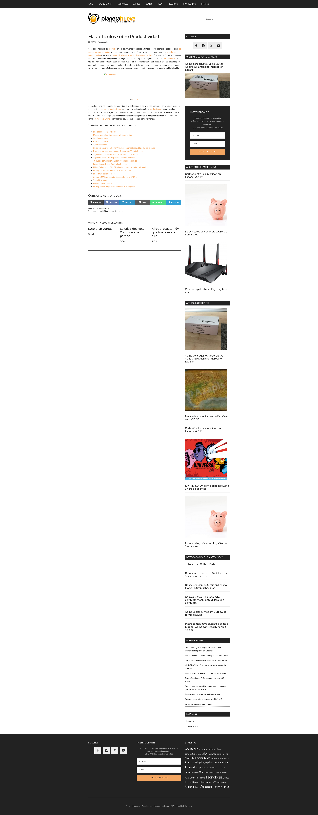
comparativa (190, 754)
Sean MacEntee (136, 99)
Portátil (215, 772)
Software (194, 778)
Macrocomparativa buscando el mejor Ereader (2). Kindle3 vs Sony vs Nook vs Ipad (207, 626)
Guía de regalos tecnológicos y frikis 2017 (203, 699)
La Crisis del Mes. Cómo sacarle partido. (132, 232)
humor (224, 762)
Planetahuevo (147, 806)
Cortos (197, 754)
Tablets (202, 778)
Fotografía (225, 758)
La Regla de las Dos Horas (104, 132)
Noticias (195, 772)
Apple (208, 749)
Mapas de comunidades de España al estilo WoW (206, 655)
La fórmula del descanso (104, 174)
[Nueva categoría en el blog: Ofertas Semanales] (206, 205)
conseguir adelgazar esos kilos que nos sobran (132, 55)
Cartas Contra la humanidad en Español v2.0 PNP (203, 175)
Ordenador (208, 773)
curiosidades (208, 753)
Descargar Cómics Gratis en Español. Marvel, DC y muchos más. (206, 586)
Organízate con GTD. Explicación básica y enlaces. (114, 157)
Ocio (201, 772)
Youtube (207, 787)
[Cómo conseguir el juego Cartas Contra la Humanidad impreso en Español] (207, 85)
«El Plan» (112, 49)
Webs (198, 787)
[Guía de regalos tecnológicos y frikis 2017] (206, 263)
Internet (190, 767)
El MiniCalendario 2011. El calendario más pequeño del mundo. (120, 167)
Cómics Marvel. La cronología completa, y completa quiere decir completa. (205, 599)
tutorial (188, 782)
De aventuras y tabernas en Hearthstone (202, 694)
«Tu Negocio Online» (102, 119)
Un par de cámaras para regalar (198, 704)
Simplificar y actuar (101, 180)
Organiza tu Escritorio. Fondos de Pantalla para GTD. (115, 154)
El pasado (189, 721)
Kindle (216, 768)
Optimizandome (100, 145)
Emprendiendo (202, 758)
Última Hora (221, 787)
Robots (187, 778)
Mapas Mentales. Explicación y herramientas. (112, 135)
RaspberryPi (223, 773)
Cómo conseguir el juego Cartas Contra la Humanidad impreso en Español (204, 66)
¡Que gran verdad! (100, 228)
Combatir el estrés (101, 138)
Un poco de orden (200, 782)
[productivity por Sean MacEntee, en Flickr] (134, 84)
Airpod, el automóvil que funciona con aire (166, 232)
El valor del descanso (102, 183)
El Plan (105, 211)
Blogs (213, 749)
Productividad (104, 208)
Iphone (202, 767)
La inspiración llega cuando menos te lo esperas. (114, 187)
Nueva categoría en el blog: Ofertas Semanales (205, 673)
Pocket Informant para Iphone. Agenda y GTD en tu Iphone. (118, 151)
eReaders (214, 758)
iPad (197, 768)
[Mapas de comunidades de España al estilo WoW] (206, 390)
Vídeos (190, 787)
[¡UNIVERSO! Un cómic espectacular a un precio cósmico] (206, 460)
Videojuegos (220, 782)
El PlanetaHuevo (111, 18)
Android (202, 749)
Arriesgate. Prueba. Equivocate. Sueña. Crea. (112, 170)
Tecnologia (214, 777)
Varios (211, 782)
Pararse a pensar (100, 141)
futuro (188, 762)
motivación (222, 768)
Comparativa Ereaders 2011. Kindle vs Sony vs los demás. (206, 575)
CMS (219, 749)
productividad (155, 109)
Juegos (210, 767)
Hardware (215, 762)
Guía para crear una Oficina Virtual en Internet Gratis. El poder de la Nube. (124, 148)
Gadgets (198, 762)
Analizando (191, 749)
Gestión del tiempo (115, 211)
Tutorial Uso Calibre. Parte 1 (201, 564)
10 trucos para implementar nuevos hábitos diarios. (115, 161)
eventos (219, 758)
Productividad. (169, 58)
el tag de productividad (111, 109)
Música (188, 772)
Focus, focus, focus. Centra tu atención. (110, 164)
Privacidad (180, 806)
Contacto (188, 806)
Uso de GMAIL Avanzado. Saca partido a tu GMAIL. (115, 177)
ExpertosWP (169, 806)
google (206, 763)
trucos (226, 777)
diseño (219, 754)
